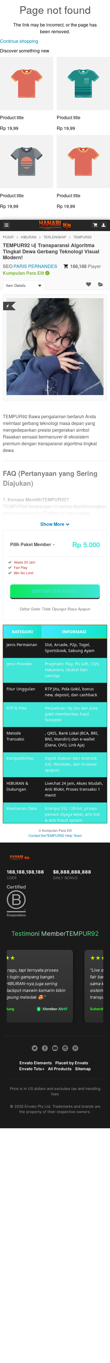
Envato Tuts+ (32, 1068)
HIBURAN (28, 236)
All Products (60, 1068)
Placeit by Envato (71, 1062)
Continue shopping (19, 41)
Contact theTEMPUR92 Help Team (55, 835)
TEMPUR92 (82, 236)
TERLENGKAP (54, 236)
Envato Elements (35, 1062)
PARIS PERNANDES (35, 266)
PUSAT (8, 236)
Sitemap (83, 1068)
